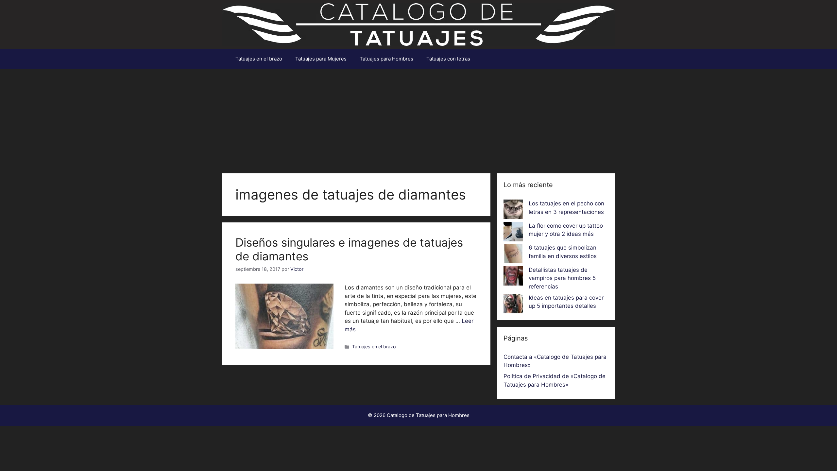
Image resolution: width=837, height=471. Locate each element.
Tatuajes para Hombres (386, 59)
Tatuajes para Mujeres (321, 59)
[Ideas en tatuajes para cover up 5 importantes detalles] (513, 305)
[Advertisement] (418, 118)
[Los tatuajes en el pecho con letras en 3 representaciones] (513, 211)
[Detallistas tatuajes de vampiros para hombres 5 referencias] (513, 277)
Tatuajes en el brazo (258, 59)
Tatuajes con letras (448, 59)
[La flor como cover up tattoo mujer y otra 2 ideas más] (513, 233)
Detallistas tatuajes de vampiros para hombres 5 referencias (562, 278)
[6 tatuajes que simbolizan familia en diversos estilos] (513, 255)
